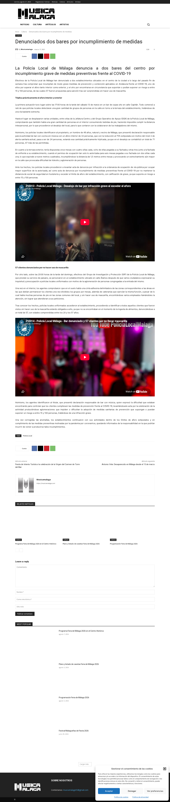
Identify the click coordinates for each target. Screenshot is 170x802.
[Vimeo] (150, 1)
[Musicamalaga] (17, 49)
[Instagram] (143, 1)
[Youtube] (154, 1)
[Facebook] (139, 1)
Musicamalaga (27, 49)
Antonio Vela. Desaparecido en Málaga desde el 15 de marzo (128, 464)
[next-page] (21, 550)
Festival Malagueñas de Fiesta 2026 (74, 731)
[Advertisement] (107, 13)
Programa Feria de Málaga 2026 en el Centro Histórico (35, 544)
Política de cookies (121, 797)
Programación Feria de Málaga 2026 (123, 544)
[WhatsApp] (52, 56)
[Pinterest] (46, 56)
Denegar (132, 791)
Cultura (24, 32)
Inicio (17, 32)
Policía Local (27, 436)
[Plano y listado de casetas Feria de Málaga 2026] (85, 525)
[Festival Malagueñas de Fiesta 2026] (36, 744)
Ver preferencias (155, 791)
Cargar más (84, 764)
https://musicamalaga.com (46, 483)
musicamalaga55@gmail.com (75, 790)
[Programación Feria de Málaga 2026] (132, 525)
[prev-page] (17, 550)
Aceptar (109, 791)
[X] (147, 1)
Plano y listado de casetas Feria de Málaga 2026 (81, 544)
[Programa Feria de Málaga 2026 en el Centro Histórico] (37, 525)
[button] (164, 768)
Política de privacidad (140, 797)
